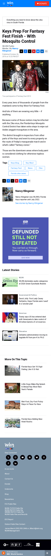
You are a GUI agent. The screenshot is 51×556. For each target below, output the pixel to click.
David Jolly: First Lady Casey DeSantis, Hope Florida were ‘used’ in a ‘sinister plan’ (33, 301)
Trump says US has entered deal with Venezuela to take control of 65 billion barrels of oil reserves (32, 319)
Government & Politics (28, 295)
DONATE (43, 3)
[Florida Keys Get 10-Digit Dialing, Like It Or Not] (12, 370)
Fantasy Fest (16, 168)
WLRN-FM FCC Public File (14, 510)
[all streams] (48, 553)
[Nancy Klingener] (7, 194)
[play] (3, 553)
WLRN (21, 278)
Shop (7, 494)
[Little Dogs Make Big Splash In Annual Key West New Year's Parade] (12, 388)
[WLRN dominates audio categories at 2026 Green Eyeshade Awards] (10, 282)
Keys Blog (15, 163)
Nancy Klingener (10, 49)
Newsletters (9, 499)
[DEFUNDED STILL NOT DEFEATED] (25, 240)
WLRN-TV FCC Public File (14, 508)
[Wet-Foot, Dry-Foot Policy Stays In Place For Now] (12, 405)
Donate (7, 484)
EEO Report (9, 519)
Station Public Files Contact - (15, 524)
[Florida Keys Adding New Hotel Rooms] (12, 423)
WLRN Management (12, 531)
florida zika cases (18, 173)
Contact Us (9, 479)
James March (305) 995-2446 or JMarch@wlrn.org (24, 528)
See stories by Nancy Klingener (29, 203)
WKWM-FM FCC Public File (14, 512)
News (30, 168)
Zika (40, 168)
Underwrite (9, 489)
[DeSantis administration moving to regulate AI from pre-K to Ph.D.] (10, 336)
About (7, 474)
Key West (30, 163)
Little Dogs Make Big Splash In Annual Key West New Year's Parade (33, 386)
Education (23, 331)
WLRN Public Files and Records (16, 514)
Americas (23, 313)
